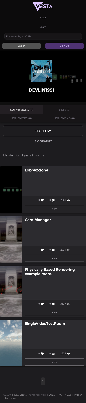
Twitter (78, 394)
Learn (43, 26)
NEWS (68, 394)
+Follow (43, 131)
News (43, 17)
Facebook (10, 398)
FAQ (59, 394)
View (54, 208)
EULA (52, 394)
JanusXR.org (18, 394)
